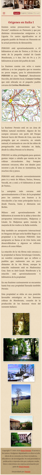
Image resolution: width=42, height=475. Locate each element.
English (23, 13)
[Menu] (4, 13)
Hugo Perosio (26, 451)
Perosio (27, 472)
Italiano (30, 13)
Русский (36, 13)
